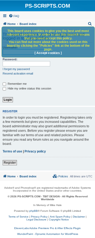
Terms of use (12, 151)
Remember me (17, 83)
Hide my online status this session (29, 88)
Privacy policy (35, 151)
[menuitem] (14, 16)
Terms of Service (18, 216)
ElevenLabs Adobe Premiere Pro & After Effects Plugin (47, 228)
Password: (10, 59)
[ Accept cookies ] (48, 53)
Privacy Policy (39, 216)
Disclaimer (79, 216)
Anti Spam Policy (60, 216)
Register (10, 163)
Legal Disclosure (36, 219)
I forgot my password (16, 69)
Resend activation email (18, 73)
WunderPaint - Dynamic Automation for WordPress (47, 233)
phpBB (33, 210)
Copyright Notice (59, 219)
